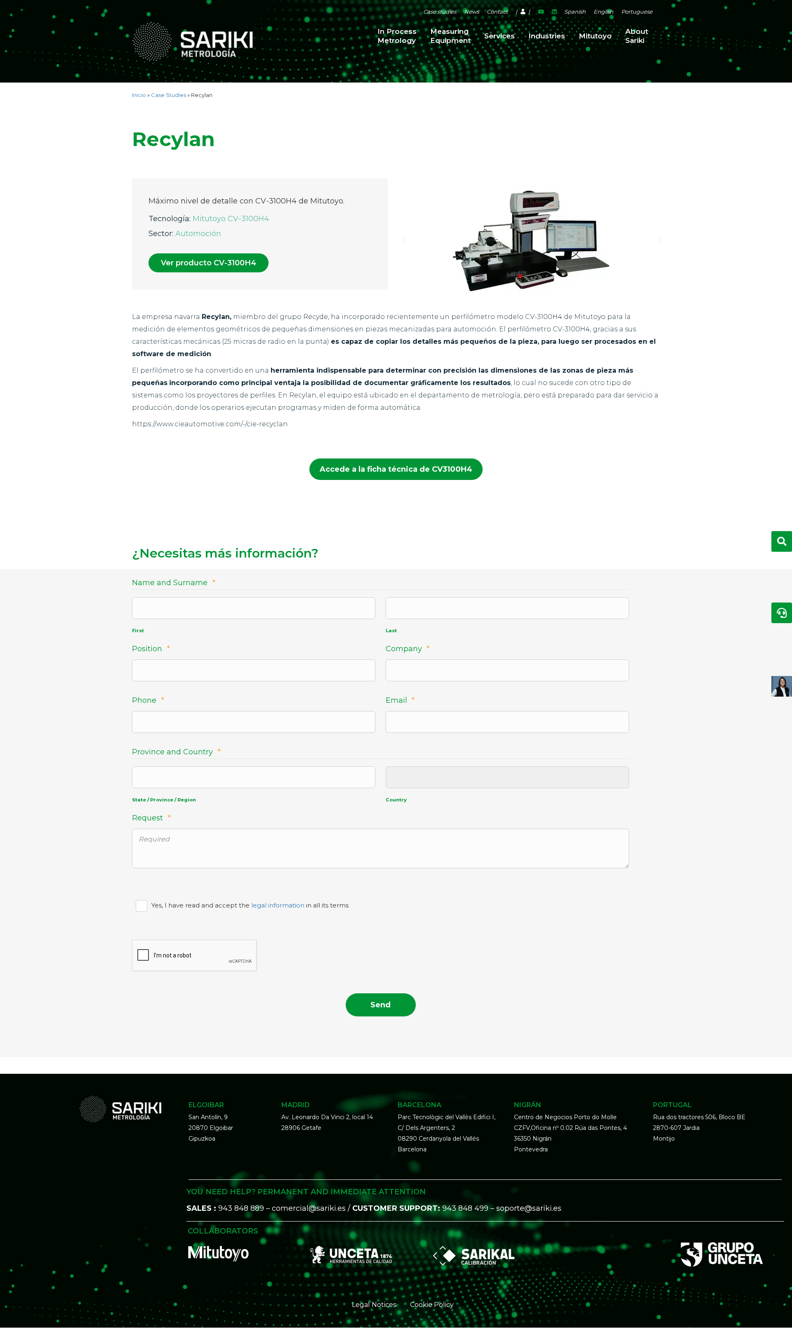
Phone (148, 700)
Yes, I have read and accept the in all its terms (250, 905)
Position (151, 648)
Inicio (139, 95)
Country (396, 800)
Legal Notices (374, 1305)
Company (408, 648)
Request (151, 817)
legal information (277, 905)
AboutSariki (636, 36)
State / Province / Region (164, 800)
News (471, 11)
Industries (546, 36)
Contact (497, 11)
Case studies (439, 11)
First (138, 630)
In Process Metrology (397, 36)
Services (499, 36)
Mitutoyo (595, 36)
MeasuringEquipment (450, 36)
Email (400, 700)
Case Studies (168, 95)
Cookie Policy (432, 1305)
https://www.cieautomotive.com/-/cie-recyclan (210, 424)
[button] (208, 262)
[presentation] (194, 956)
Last (391, 630)
